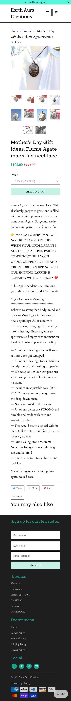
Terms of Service (19, 638)
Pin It (49, 488)
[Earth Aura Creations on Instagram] (29, 666)
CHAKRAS (16, 600)
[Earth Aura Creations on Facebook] (14, 666)
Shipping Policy (18, 644)
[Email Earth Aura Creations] (36, 666)
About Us (15, 583)
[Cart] (56, 12)
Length (14, 174)
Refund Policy (18, 649)
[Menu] (48, 12)
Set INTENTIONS (20, 595)
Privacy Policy (18, 632)
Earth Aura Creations (22, 13)
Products (28, 31)
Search (14, 627)
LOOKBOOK (18, 611)
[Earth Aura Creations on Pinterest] (21, 666)
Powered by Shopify (20, 683)
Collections (16, 589)
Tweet (19, 488)
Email (19, 496)
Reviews (15, 606)
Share (34, 488)
